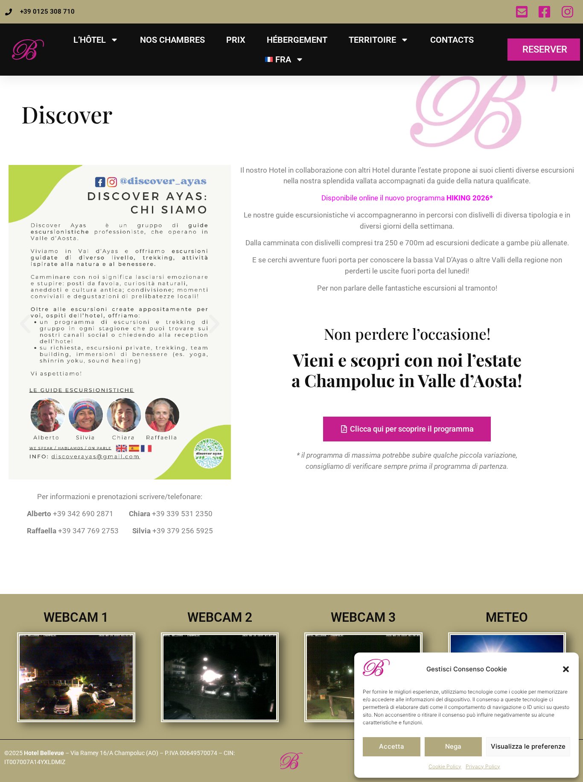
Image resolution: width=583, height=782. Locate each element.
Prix (235, 40)
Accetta (391, 746)
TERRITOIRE (372, 40)
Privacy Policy (483, 766)
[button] (566, 669)
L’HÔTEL (89, 40)
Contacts (452, 40)
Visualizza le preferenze (528, 746)
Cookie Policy (445, 766)
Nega (453, 746)
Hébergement (297, 40)
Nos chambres (172, 40)
